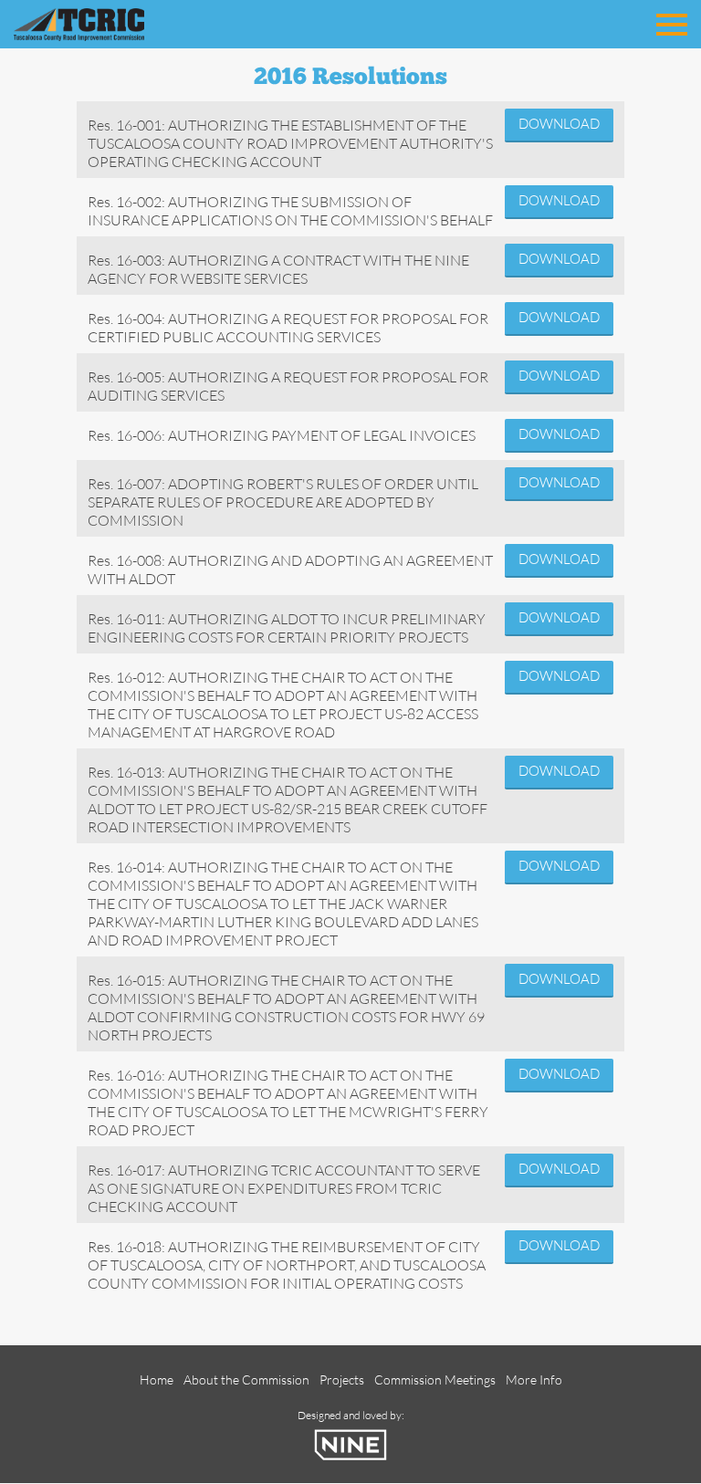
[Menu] (671, 21)
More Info (534, 1379)
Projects (341, 1379)
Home (156, 1379)
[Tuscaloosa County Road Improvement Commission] (105, 22)
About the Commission (246, 1379)
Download (559, 123)
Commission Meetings (435, 1379)
